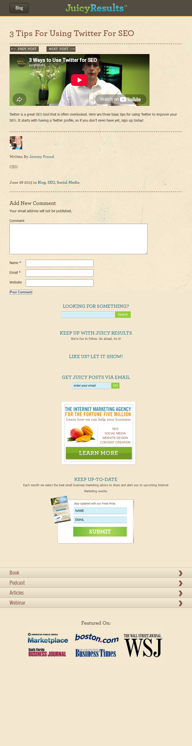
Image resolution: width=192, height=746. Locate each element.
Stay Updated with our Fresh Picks (94, 503)
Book (14, 573)
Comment (17, 220)
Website (16, 282)
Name (15, 262)
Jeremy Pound (41, 157)
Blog (19, 8)
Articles (17, 593)
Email (15, 272)
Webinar (17, 603)
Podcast (17, 583)
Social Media (68, 182)
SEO (51, 182)
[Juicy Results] (96, 6)
